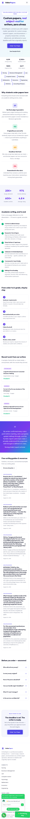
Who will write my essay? (10, 667)
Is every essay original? (10, 673)
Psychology (21, 76)
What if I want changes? (10, 692)
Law (26, 73)
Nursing (5, 73)
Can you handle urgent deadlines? (13, 686)
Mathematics (6, 80)
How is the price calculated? (11, 679)
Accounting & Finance (19, 83)
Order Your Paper (15, 46)
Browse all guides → (9, 468)
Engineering (24, 80)
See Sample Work (15, 51)
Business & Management (16, 73)
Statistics (8, 83)
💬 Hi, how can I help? (13, 809)
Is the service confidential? (11, 698)
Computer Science (10, 76)
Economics (15, 80)
